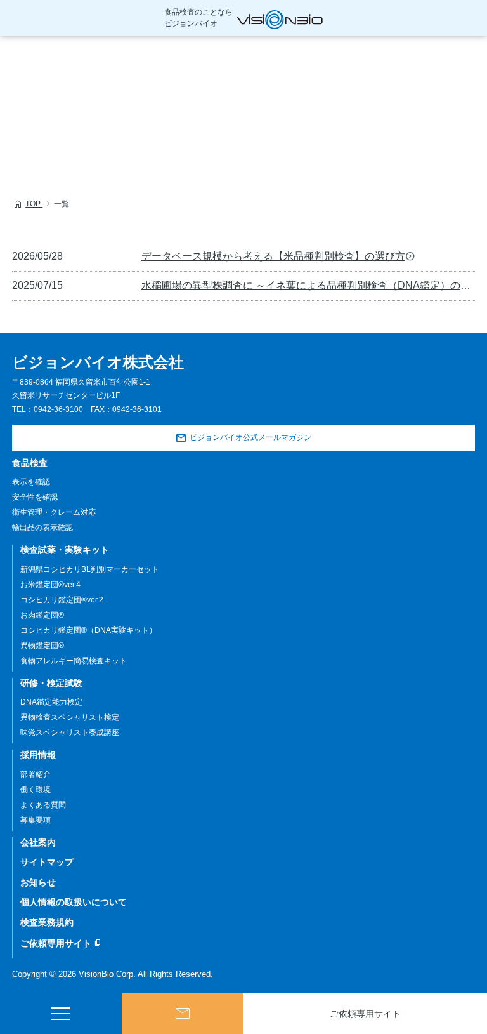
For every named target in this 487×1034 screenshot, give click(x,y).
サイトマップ (47, 862)
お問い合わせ (183, 1013)
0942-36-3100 (58, 409)
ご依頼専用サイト (365, 1014)
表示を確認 (31, 481)
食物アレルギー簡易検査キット (73, 660)
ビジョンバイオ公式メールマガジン (250, 437)
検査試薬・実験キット (64, 550)
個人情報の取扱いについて (73, 902)
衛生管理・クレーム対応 (54, 512)
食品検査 (30, 463)
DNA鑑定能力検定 (51, 702)
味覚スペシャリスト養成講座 (69, 732)
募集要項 (35, 820)
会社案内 (38, 842)
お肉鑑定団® (42, 615)
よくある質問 (43, 804)
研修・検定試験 (51, 683)
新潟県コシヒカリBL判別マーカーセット (89, 569)
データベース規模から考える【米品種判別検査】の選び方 (273, 256)
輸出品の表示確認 (42, 527)
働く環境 (35, 789)
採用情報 (38, 755)
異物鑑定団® (42, 645)
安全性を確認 (35, 497)
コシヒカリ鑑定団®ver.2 (61, 599)
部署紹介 (35, 774)
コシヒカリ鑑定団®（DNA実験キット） (88, 630)
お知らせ (38, 882)
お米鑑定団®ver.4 (50, 584)
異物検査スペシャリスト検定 (69, 717)
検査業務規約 (47, 922)
